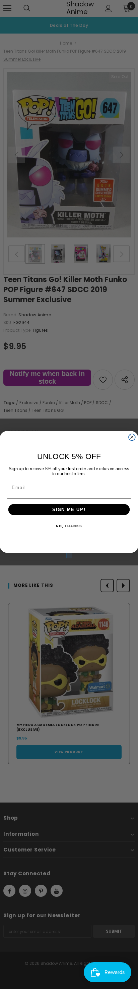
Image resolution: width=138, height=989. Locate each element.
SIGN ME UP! (69, 509)
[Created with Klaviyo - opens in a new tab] (69, 555)
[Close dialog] (132, 437)
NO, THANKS (69, 526)
